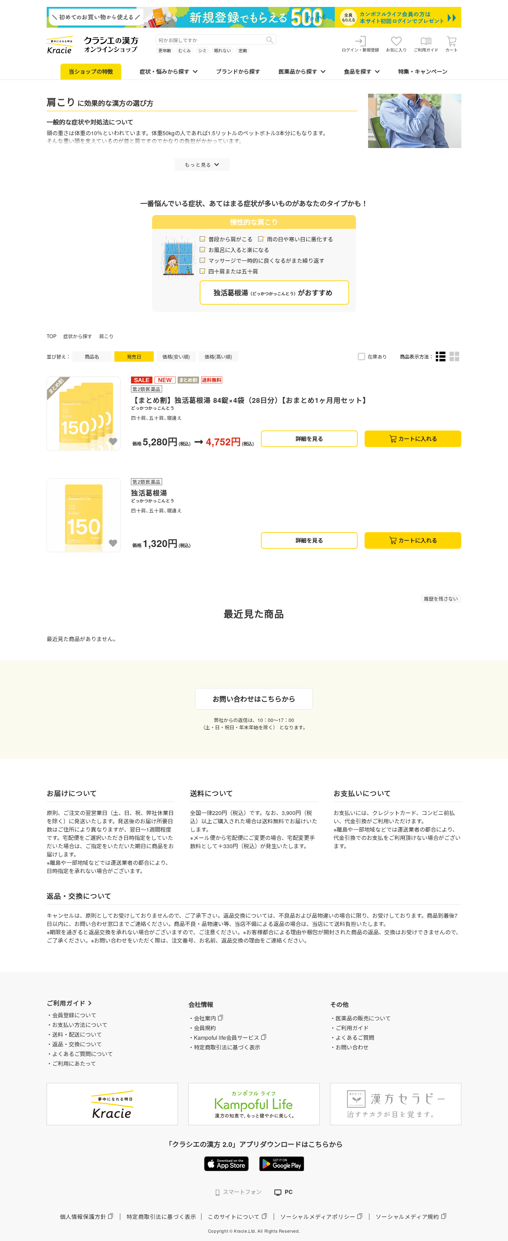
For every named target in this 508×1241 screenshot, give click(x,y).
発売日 (134, 356)
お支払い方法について (79, 1025)
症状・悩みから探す (164, 71)
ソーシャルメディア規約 (407, 1216)
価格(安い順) (176, 356)
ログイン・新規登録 (360, 50)
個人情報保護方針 (83, 1216)
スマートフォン (242, 1192)
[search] (269, 39)
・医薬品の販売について (360, 1018)
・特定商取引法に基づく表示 (224, 1047)
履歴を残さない (441, 598)
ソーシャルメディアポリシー (317, 1216)
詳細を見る (309, 439)
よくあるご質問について (82, 1054)
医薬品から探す (298, 71)
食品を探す (357, 71)
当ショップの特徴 (91, 71)
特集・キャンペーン (423, 71)
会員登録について (74, 1015)
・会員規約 (202, 1028)
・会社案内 (202, 1018)
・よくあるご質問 (352, 1037)
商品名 (92, 356)
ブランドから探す (238, 71)
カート (451, 50)
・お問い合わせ (349, 1047)
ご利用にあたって (74, 1063)
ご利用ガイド (426, 50)
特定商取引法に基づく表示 (161, 1216)
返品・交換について (77, 1044)
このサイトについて (234, 1216)
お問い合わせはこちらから (254, 699)
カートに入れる (417, 439)
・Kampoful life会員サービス (223, 1037)
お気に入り (396, 50)
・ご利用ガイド (349, 1028)
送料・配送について (77, 1034)
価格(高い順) (218, 356)
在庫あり (377, 356)
